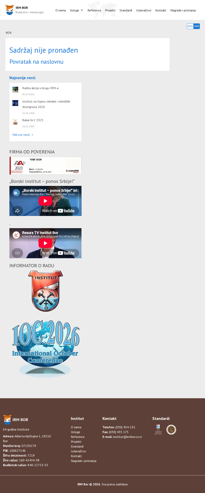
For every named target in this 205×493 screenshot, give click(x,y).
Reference (94, 10)
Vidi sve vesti (21, 135)
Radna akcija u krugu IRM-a (40, 88)
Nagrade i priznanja (183, 10)
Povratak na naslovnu (36, 61)
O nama (60, 10)
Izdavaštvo (143, 10)
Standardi (126, 10)
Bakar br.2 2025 (32, 120)
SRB (196, 26)
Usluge (74, 10)
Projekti (110, 10)
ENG (190, 26)
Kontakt (160, 10)
